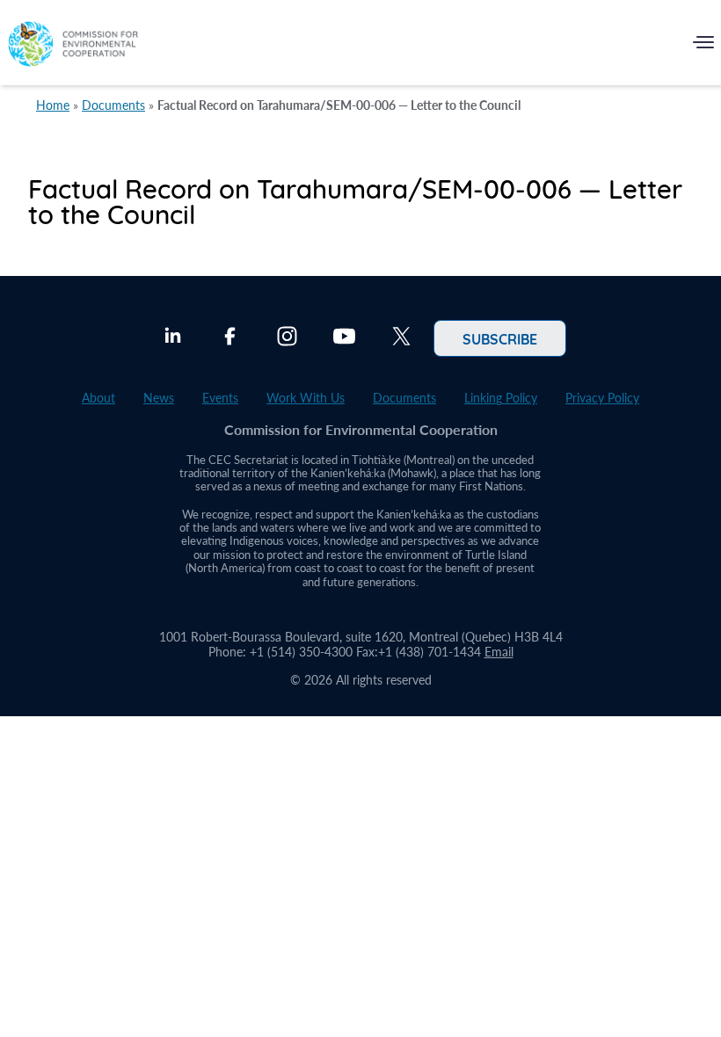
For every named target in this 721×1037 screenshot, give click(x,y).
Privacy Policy (602, 397)
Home (52, 105)
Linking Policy (500, 397)
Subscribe (499, 338)
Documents (113, 105)
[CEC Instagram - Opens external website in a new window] (287, 338)
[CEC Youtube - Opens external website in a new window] (344, 338)
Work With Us (305, 397)
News (158, 397)
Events (220, 397)
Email (498, 651)
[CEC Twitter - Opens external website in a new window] (401, 338)
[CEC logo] (73, 46)
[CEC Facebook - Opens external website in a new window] (230, 338)
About (98, 397)
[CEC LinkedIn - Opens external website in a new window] (173, 338)
